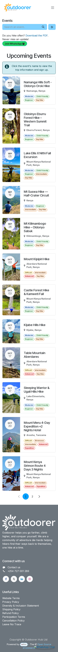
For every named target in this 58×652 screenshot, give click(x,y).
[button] (29, 635)
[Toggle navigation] (52, 7)
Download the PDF (37, 35)
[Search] (43, 27)
